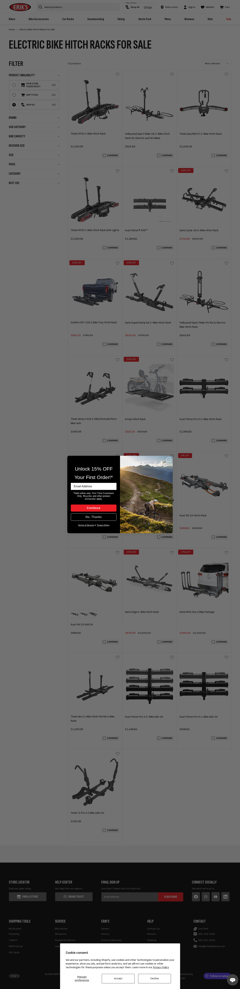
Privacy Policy (161, 967)
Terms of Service (86, 525)
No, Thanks (94, 516)
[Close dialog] (169, 460)
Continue (93, 507)
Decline (154, 978)
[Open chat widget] (232, 979)
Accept (118, 978)
